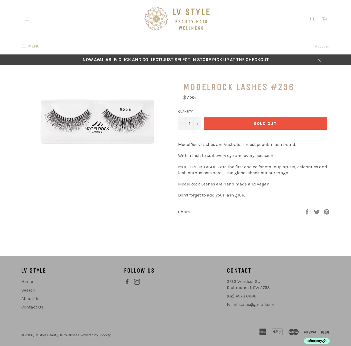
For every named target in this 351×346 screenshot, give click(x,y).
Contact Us (32, 307)
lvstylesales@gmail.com (251, 304)
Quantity (185, 111)
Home (27, 281)
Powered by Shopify (95, 335)
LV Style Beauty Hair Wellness (57, 335)
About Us (30, 298)
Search (28, 290)
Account (322, 46)
